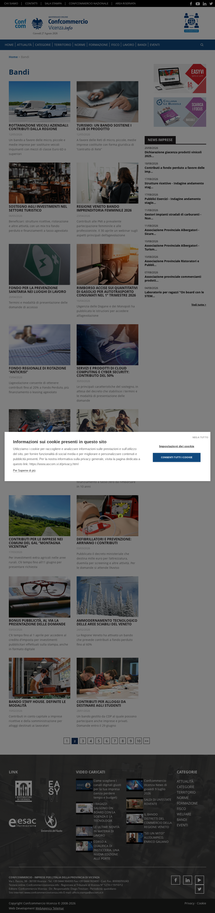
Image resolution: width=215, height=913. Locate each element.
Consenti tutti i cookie (177, 457)
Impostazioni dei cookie (176, 446)
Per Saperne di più (24, 470)
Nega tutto (200, 437)
